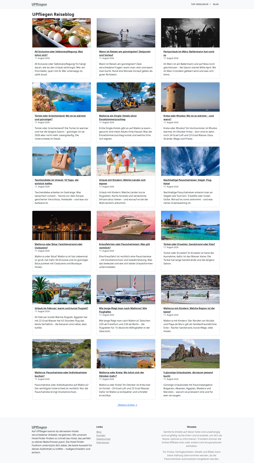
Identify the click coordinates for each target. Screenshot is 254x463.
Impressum (102, 442)
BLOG (216, 4)
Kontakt (100, 435)
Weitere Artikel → (127, 405)
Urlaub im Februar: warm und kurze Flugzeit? (61, 308)
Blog (98, 431)
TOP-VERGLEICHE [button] (200, 4)
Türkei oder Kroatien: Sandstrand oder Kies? (189, 244)
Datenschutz (103, 439)
